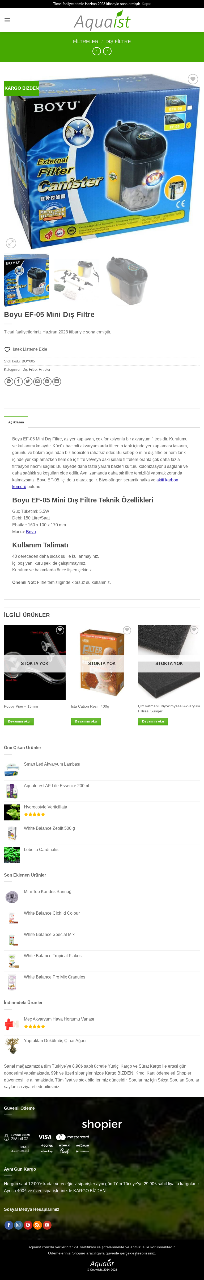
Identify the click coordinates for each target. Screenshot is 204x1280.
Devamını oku (19, 721)
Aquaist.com (38, 1247)
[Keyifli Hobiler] (102, 20)
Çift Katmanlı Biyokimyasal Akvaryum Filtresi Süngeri (169, 708)
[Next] (189, 161)
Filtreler (86, 41)
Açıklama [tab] (16, 422)
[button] (7, 20)
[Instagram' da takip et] (18, 1225)
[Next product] (96, 51)
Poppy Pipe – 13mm (21, 706)
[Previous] (14, 161)
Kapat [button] (146, 4)
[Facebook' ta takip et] (9, 1225)
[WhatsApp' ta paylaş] (9, 381)
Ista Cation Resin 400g (90, 706)
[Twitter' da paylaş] (28, 381)
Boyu (31, 532)
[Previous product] (107, 51)
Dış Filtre (118, 41)
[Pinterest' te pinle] (47, 381)
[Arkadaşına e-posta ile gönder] (37, 381)
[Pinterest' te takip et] (28, 1225)
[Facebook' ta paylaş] (18, 381)
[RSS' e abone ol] (37, 1225)
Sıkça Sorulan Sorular (178, 1080)
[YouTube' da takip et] (47, 1225)
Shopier (78, 1253)
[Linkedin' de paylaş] (56, 381)
